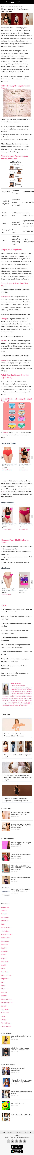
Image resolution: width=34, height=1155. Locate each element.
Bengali (4, 914)
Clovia (23, 685)
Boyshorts (5, 360)
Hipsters (4, 341)
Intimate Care (6, 975)
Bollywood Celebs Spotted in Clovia (21, 1092)
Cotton (5, 432)
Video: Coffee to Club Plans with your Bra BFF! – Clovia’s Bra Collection (21, 867)
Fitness (3, 955)
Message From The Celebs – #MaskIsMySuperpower (21, 890)
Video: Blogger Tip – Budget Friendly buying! (21, 844)
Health (3, 965)
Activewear (5, 907)
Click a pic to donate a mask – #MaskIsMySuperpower (21, 1081)
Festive (3, 948)
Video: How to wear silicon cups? (20, 878)
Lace (4, 491)
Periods (4, 996)
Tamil (3, 1016)
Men (2, 982)
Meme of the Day (17, 1103)
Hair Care (4, 962)
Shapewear (5, 1009)
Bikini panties (6, 297)
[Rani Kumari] (6, 695)
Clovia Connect (6, 934)
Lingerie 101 (5, 979)
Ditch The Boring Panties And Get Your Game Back (20, 1049)
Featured (4, 945)
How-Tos (10, 6)
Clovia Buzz (5, 931)
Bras (3, 924)
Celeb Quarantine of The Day (21, 1115)
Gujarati (4, 958)
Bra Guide (4, 921)
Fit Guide (4, 951)
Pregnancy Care (7, 1003)
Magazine (4, 6)
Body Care (5, 917)
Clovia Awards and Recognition (17, 1069)
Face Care (5, 941)
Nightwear (5, 989)
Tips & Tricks (5, 1023)
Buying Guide (5, 928)
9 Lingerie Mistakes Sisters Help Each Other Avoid (20, 813)
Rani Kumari (16, 684)
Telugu (3, 1020)
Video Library (6, 1026)
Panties (4, 992)
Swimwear (5, 1013)
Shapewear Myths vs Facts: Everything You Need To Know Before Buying (21, 826)
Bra (3, 1132)
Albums (4, 910)
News (3, 985)
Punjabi (3, 1006)
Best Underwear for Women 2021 (21, 1037)
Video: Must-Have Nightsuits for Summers (21, 855)
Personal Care (6, 999)
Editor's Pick (5, 938)
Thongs (4, 319)
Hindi (3, 968)
